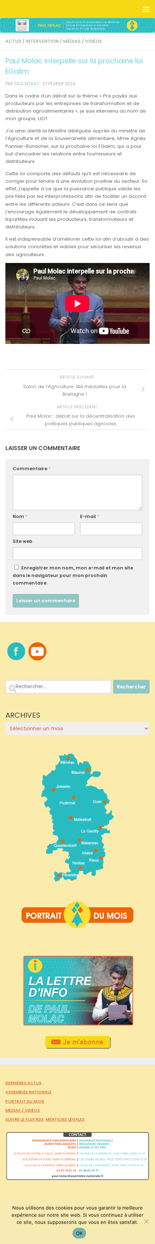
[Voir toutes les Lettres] (77, 1024)
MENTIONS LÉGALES (65, 1119)
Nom (20, 516)
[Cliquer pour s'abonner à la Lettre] (77, 1046)
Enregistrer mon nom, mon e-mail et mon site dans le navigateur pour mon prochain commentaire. (73, 575)
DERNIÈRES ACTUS (23, 1083)
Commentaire (31, 469)
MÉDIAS (72, 41)
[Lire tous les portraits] (77, 925)
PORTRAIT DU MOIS (24, 1101)
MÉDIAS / (15, 1110)
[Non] (146, 1221)
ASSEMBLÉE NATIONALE (28, 1092)
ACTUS (13, 41)
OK (79, 1233)
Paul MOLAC (27, 84)
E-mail (89, 516)
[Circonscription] (77, 879)
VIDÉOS (93, 41)
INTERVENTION (42, 41)
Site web (22, 541)
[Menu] (146, 9)
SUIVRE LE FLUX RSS (24, 1119)
